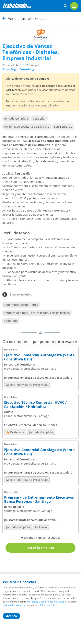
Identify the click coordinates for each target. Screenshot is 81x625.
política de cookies (48, 605)
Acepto (11, 616)
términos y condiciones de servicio (47, 601)
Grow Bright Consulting (18, 69)
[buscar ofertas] (65, 6)
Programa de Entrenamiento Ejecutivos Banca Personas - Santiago (39, 499)
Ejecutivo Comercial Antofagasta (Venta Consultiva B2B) (39, 357)
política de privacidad (14, 605)
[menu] (74, 6)
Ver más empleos (40, 548)
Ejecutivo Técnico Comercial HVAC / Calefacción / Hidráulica (35, 404)
